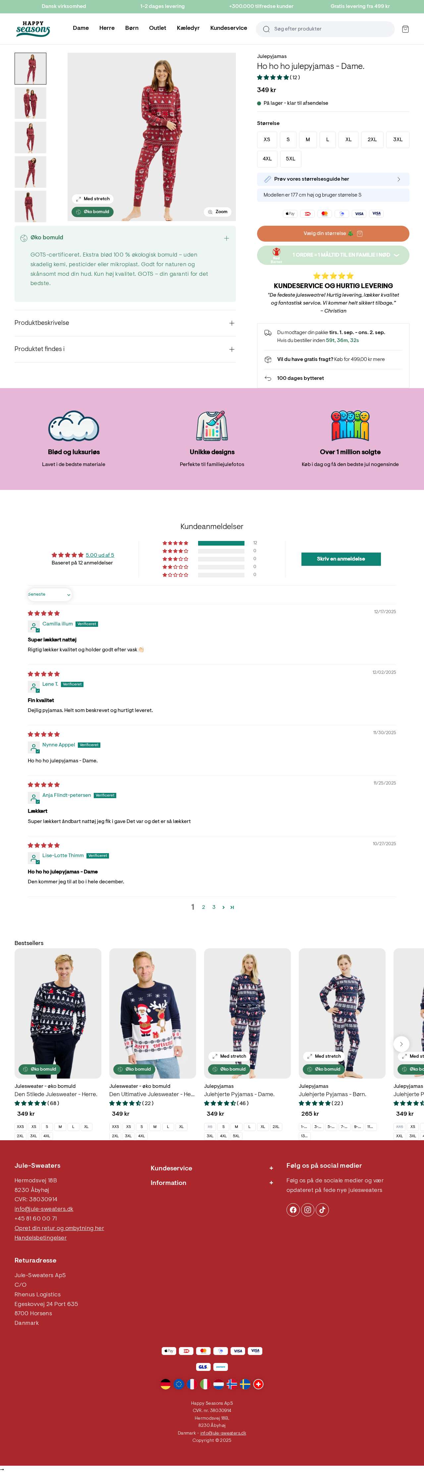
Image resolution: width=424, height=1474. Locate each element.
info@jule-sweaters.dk (44, 1209)
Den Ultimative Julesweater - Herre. (152, 1095)
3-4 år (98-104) (319, 1127)
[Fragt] (333, 359)
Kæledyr (188, 28)
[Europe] (179, 1384)
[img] (44, 614)
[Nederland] (218, 1384)
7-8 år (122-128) (345, 1127)
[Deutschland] (165, 1384)
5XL (236, 1136)
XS (33, 1127)
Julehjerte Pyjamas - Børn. (332, 1095)
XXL (399, 1136)
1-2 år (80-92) (305, 1127)
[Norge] (232, 1384)
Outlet (157, 28)
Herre (107, 28)
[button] (273, 78)
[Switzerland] (258, 1384)
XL (86, 1127)
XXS (20, 1127)
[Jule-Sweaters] (33, 29)
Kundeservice (228, 28)
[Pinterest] (307, 1210)
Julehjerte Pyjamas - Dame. (239, 1095)
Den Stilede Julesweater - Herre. (56, 1095)
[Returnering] (333, 378)
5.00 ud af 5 (100, 555)
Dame (81, 28)
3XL (33, 1136)
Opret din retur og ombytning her (59, 1229)
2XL (20, 1136)
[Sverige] (245, 1384)
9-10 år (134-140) (358, 1127)
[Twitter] (322, 1210)
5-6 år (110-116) (332, 1127)
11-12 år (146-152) (372, 1127)
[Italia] (205, 1384)
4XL (46, 1136)
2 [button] (203, 907)
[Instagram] (293, 1210)
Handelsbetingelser (41, 1238)
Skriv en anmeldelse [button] (341, 559)
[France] (192, 1384)
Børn (131, 28)
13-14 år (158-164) (305, 1136)
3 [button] (214, 907)
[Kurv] (405, 29)
